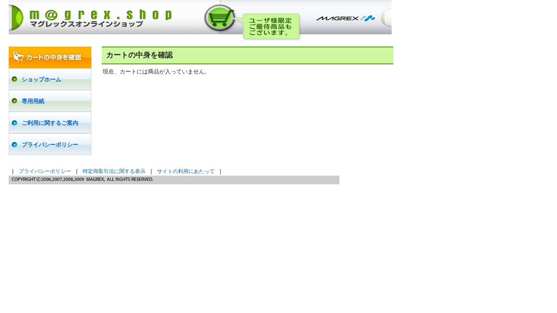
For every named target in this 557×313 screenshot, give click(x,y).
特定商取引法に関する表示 (114, 171)
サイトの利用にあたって (186, 171)
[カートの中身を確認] (50, 57)
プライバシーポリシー (45, 171)
